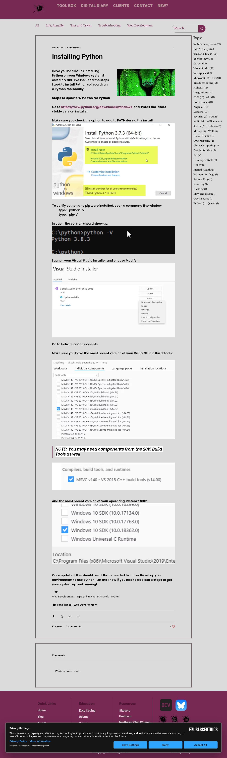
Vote (211, 150)
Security (200, 116)
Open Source (203, 198)
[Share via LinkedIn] (69, 616)
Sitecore (200, 111)
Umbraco (214, 126)
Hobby (199, 165)
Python (115, 596)
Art (197, 155)
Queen (213, 203)
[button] (146, 82)
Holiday (200, 87)
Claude (209, 136)
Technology (203, 58)
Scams (199, 126)
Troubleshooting (109, 25)
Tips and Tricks (81, 25)
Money (199, 131)
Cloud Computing (206, 145)
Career (200, 63)
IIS (197, 136)
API (210, 97)
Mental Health (204, 169)
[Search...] (201, 28)
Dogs (213, 174)
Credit (199, 150)
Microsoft (103, 596)
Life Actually (203, 49)
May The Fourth (204, 193)
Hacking (200, 189)
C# (216, 78)
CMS (198, 97)
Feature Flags (202, 179)
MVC (213, 131)
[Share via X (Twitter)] (61, 616)
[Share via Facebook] (53, 616)
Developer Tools (205, 160)
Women (200, 174)
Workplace (202, 73)
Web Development (140, 25)
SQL (213, 116)
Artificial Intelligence (208, 121)
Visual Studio (203, 68)
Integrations (203, 92)
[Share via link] (78, 616)
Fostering (200, 184)
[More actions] (173, 48)
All (37, 25)
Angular (200, 107)
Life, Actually (55, 25)
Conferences (203, 102)
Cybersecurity (203, 140)
